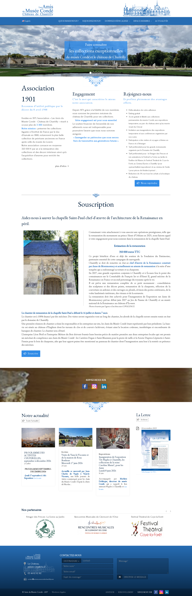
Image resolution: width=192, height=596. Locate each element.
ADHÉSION (110, 592)
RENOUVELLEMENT (125, 592)
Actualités (161, 21)
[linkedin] (105, 386)
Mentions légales (59, 592)
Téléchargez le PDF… (148, 472)
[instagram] (96, 386)
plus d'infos (60, 166)
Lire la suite (37, 478)
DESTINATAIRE (71, 561)
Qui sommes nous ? (68, 21)
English (27, 21)
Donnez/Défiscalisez (116, 21)
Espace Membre (141, 21)
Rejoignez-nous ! (92, 21)
